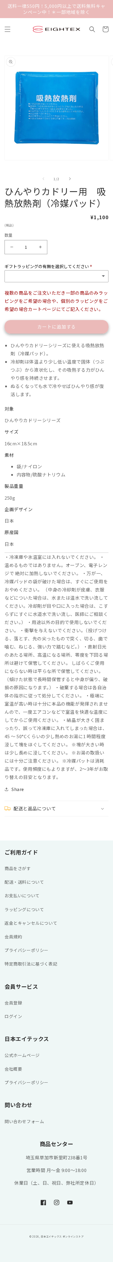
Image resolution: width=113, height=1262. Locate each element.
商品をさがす (18, 868)
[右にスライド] (70, 178)
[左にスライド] (43, 178)
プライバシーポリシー (27, 950)
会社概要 (13, 1069)
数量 (9, 235)
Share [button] (17, 789)
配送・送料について (24, 882)
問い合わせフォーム (24, 1121)
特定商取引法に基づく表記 (31, 964)
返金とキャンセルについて (31, 923)
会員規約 (13, 937)
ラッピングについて (24, 909)
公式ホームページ (22, 1055)
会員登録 (13, 1003)
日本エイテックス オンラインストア (62, 1236)
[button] (7, 29)
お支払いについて (22, 895)
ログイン (13, 1016)
